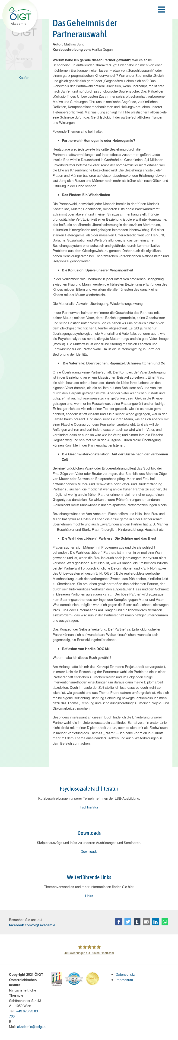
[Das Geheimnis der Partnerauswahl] (24, 41)
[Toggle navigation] (102, 9)
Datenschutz (125, 974)
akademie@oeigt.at (31, 1026)
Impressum (124, 979)
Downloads (89, 851)
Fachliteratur (89, 807)
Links (89, 895)
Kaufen (24, 77)
